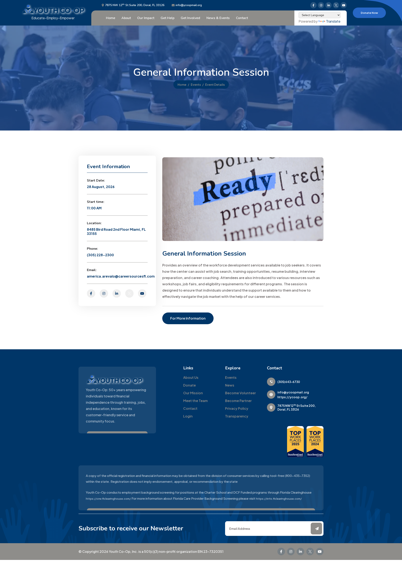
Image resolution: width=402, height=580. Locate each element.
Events (196, 84)
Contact (242, 18)
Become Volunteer (240, 393)
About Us (190, 377)
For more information (188, 318)
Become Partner (238, 400)
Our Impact (145, 18)
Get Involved (190, 18)
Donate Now (369, 12)
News (229, 385)
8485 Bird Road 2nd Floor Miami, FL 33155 (116, 231)
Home (110, 18)
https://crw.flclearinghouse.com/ (108, 498)
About (126, 18)
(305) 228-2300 (100, 255)
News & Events (218, 18)
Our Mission (193, 393)
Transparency (236, 416)
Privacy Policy (236, 408)
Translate (333, 21)
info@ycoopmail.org (189, 5)
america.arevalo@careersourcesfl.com (121, 276)
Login (188, 416)
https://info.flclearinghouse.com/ (279, 498)
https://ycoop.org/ (292, 397)
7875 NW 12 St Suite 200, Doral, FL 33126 (134, 5)
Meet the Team (195, 400)
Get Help (167, 18)
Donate (189, 385)
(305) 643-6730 (288, 382)
